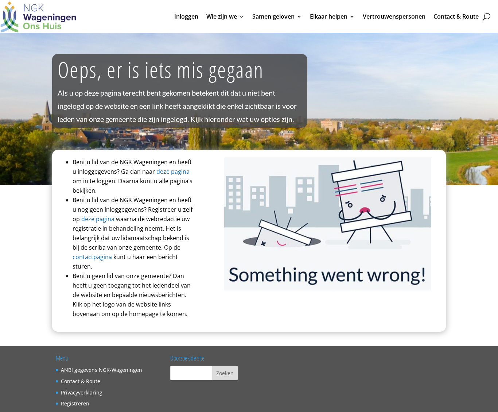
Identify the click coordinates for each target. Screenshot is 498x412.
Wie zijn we (221, 16)
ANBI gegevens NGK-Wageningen (101, 369)
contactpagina (92, 257)
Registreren (75, 403)
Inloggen (186, 16)
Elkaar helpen (328, 16)
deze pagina (173, 172)
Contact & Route (456, 16)
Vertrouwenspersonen (394, 16)
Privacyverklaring (81, 392)
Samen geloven (273, 16)
